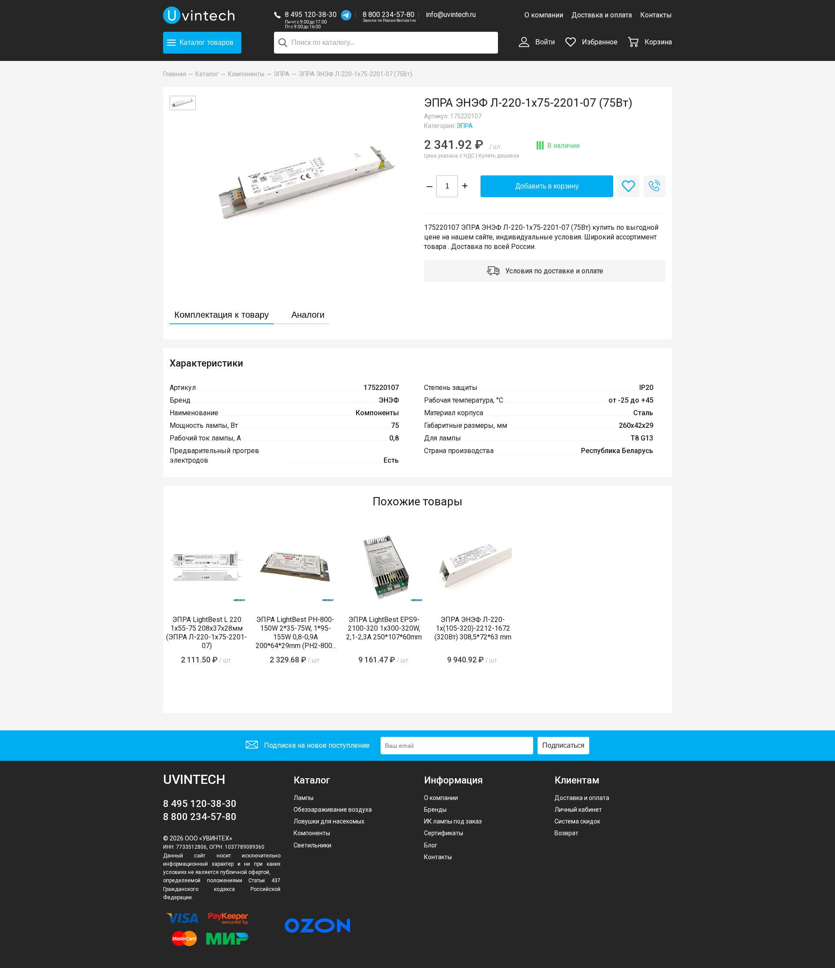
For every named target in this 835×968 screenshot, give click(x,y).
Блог (431, 845)
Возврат (566, 833)
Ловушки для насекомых (329, 821)
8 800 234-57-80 (389, 15)
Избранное (599, 42)
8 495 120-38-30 (311, 14)
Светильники (312, 845)
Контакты (656, 15)
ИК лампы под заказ (453, 821)
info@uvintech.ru (451, 14)
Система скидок (577, 821)
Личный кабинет (578, 809)
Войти (544, 42)
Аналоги (307, 314)
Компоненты (312, 833)
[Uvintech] (200, 15)
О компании (543, 15)
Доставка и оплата (601, 15)
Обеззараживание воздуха (333, 809)
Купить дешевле (498, 156)
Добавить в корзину (547, 186)
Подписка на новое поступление (316, 745)
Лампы (304, 797)
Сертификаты (443, 833)
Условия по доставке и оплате (553, 271)
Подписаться (563, 745)
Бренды (435, 809)
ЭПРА (465, 125)
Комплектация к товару (221, 314)
